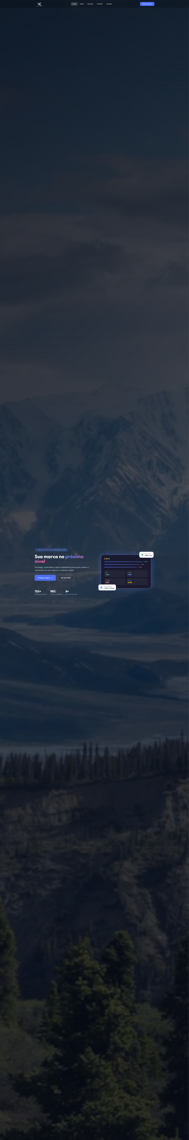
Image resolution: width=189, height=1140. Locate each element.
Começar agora (44, 578)
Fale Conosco (147, 4)
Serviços (90, 4)
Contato (109, 4)
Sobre (82, 4)
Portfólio (100, 4)
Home (74, 4)
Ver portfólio (66, 578)
